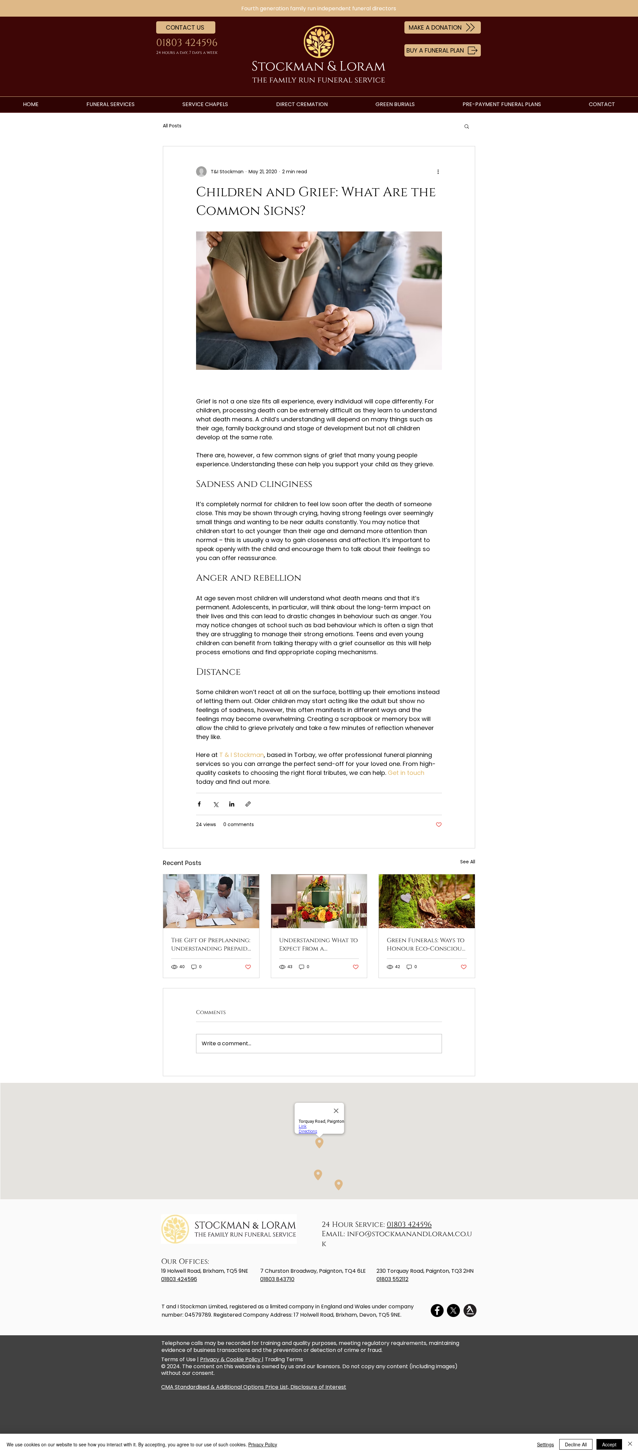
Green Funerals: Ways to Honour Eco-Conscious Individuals (426, 944)
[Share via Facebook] (199, 804)
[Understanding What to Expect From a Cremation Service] (319, 901)
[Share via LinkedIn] (232, 804)
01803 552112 (392, 1279)
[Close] (630, 1444)
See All (467, 861)
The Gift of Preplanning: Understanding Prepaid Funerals (210, 944)
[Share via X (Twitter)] (215, 804)
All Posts (172, 126)
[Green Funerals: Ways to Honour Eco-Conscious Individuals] (427, 901)
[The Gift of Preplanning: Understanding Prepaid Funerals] (211, 901)
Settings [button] (545, 1444)
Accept (609, 1444)
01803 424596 (409, 1225)
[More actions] (438, 172)
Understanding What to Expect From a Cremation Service (318, 944)
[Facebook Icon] (437, 1310)
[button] (467, 126)
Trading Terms (284, 1359)
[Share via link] (248, 804)
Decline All (576, 1444)
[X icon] (453, 1310)
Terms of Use (178, 1359)
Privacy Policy (262, 1444)
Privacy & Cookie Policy (231, 1359)
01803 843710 (277, 1279)
